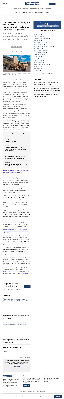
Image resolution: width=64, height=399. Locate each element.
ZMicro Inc (36, 70)
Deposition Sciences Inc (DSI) (41, 38)
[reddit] (19, 51)
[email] (21, 51)
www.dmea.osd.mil (23, 273)
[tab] (6, 351)
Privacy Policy (41, 396)
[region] (16, 354)
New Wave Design (38, 60)
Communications (39, 12)
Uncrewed (24, 12)
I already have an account (16, 369)
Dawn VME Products (39, 36)
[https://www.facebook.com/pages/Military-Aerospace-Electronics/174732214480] (44, 381)
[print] (29, 51)
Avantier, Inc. (37, 34)
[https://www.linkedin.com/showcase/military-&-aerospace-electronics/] (46, 381)
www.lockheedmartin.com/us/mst (12, 271)
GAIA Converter (37, 48)
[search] (6, 4)
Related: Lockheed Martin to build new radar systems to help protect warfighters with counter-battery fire (16, 231)
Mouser (36, 58)
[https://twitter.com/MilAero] (47, 381)
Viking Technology (38, 68)
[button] (4, 4)
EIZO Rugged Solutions (39, 42)
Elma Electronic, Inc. (39, 44)
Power (31, 12)
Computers (17, 12)
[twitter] (16, 51)
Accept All (58, 396)
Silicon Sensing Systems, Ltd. (41, 64)
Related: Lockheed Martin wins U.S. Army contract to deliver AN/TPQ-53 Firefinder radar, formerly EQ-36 (16, 172)
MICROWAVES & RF (32, 391)
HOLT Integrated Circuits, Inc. (41, 50)
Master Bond (37, 56)
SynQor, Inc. (37, 66)
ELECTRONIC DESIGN (41, 391)
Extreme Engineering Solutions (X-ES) (43, 46)
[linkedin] (14, 51)
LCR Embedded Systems (40, 54)
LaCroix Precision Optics (40, 52)
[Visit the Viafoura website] (27, 357)
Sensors (47, 12)
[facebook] (12, 51)
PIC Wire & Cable (38, 62)
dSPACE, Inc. (37, 40)
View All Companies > (47, 73)
